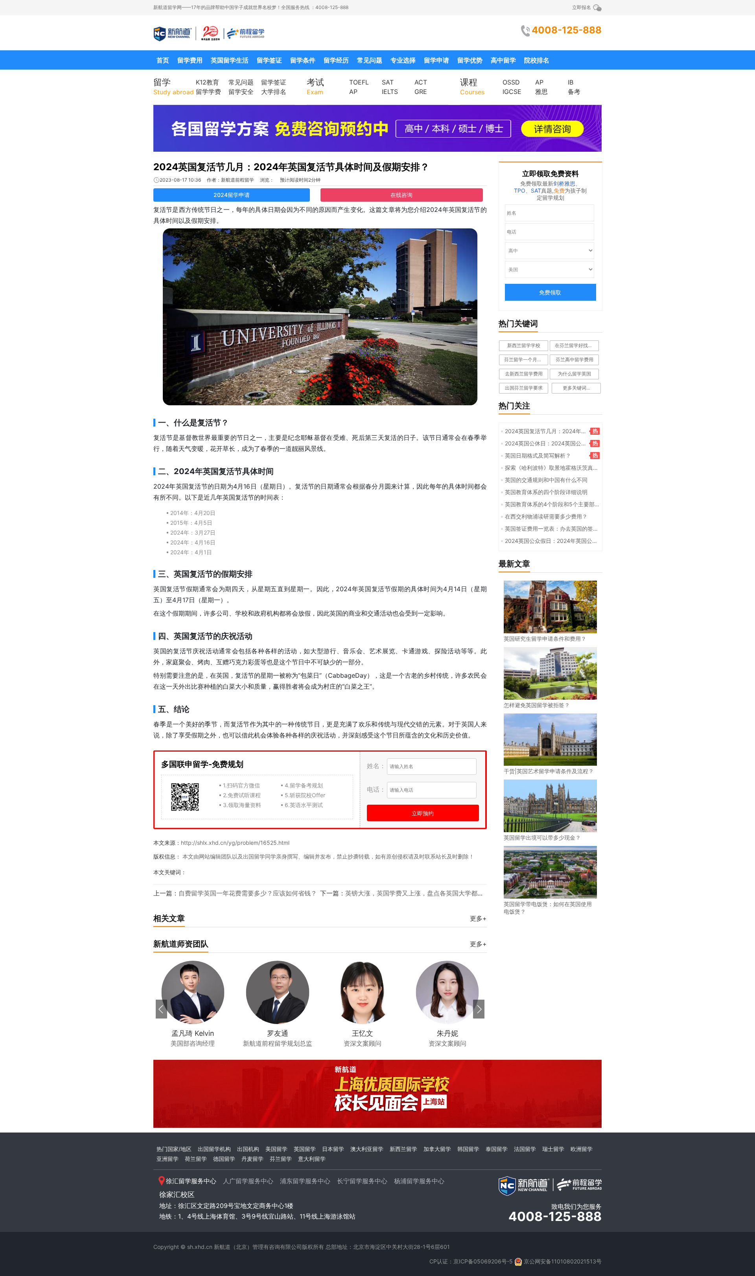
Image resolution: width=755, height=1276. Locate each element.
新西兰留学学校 (523, 345)
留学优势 (469, 60)
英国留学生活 (230, 60)
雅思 (541, 92)
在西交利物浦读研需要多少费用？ (546, 516)
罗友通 (277, 1033)
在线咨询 (401, 194)
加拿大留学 (437, 1148)
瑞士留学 (553, 1148)
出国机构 (248, 1148)
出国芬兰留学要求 (524, 388)
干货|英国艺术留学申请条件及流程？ (549, 771)
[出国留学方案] (377, 128)
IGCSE (512, 92)
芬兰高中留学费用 (574, 359)
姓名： (376, 766)
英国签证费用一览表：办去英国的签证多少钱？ (549, 529)
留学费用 (190, 60)
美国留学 (276, 1148)
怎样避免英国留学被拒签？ (537, 705)
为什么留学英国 (574, 374)
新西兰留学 (403, 1148)
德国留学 (224, 1158)
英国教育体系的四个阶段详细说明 (546, 492)
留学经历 (336, 60)
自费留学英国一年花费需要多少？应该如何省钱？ (248, 893)
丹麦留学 (252, 1158)
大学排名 (273, 92)
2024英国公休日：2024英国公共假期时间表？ (544, 443)
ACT (420, 82)
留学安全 (241, 92)
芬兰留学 (281, 1158)
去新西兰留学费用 (524, 374)
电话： (376, 789)
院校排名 (536, 60)
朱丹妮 (447, 1033)
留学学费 (208, 92)
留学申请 (436, 60)
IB (570, 82)
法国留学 (525, 1148)
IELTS (390, 92)
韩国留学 (468, 1148)
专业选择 (403, 60)
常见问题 (369, 60)
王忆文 (362, 1033)
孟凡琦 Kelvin (192, 1033)
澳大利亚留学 (366, 1148)
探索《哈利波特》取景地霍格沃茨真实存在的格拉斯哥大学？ (549, 468)
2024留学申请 (232, 194)
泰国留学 (497, 1148)
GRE (420, 92)
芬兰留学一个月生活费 (526, 359)
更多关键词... (576, 388)
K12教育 (207, 82)
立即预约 (423, 813)
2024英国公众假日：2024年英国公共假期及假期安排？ (549, 541)
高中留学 (503, 60)
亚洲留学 (168, 1158)
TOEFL (359, 82)
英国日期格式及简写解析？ (538, 455)
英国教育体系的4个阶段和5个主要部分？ (548, 504)
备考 (574, 92)
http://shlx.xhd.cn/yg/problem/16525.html (235, 842)
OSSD (511, 82)
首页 (163, 60)
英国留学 (305, 1148)
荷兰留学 (196, 1158)
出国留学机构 (214, 1148)
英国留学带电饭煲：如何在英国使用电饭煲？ (548, 908)
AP (353, 92)
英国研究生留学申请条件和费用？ (545, 638)
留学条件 (302, 60)
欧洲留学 (582, 1148)
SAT (388, 82)
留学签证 (269, 60)
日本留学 (333, 1148)
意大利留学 (312, 1158)
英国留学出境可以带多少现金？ (542, 837)
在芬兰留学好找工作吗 (577, 345)
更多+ (478, 918)
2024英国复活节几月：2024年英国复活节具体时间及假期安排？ (291, 167)
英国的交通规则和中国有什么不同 (546, 479)
